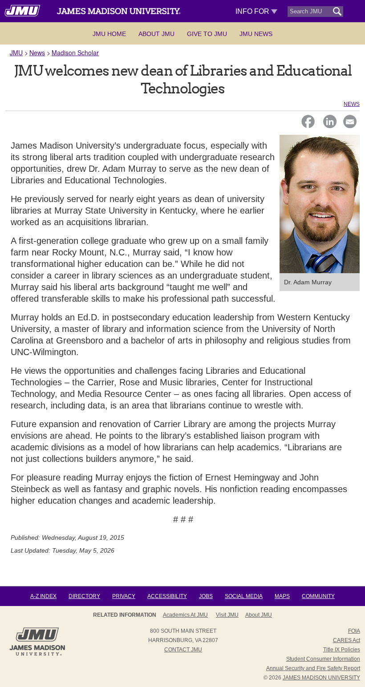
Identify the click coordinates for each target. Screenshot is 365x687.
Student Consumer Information (323, 659)
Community (318, 596)
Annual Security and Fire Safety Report (313, 668)
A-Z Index (43, 596)
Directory (84, 596)
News (37, 52)
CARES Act (346, 640)
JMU (16, 52)
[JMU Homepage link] (37, 654)
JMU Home (109, 33)
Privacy (123, 596)
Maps (282, 596)
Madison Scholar (75, 52)
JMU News (255, 33)
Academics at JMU (185, 615)
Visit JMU (227, 615)
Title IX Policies (341, 650)
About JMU (156, 33)
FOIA (354, 631)
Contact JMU (183, 650)
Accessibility (167, 596)
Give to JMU (207, 33)
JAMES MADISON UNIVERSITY (321, 678)
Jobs (206, 596)
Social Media (244, 596)
